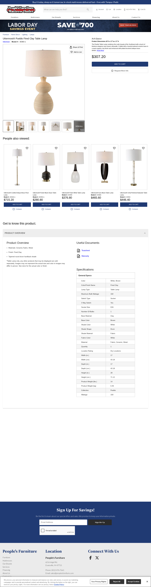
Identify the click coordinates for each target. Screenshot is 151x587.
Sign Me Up (100, 522)
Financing (96, 17)
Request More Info (121, 71)
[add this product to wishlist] (27, 148)
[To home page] (21, 9)
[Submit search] (88, 9)
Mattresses (35, 17)
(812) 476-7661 (57, 570)
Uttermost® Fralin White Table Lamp (73, 193)
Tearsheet (86, 250)
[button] (96, 9)
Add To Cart (120, 64)
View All (79, 126)
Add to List (78, 52)
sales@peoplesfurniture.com (62, 573)
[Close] (147, 581)
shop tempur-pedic (128, 25)
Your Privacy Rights (98, 581)
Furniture (14, 17)
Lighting (24, 34)
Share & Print (78, 47)
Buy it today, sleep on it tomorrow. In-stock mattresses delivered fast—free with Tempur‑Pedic (75, 2)
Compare (19, 209)
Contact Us (136, 17)
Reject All (116, 581)
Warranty (85, 256)
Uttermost (6, 42)
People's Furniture (55, 557)
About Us (115, 17)
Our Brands (56, 17)
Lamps (32, 34)
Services (76, 17)
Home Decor (15, 34)
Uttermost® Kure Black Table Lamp (102, 193)
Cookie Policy (59, 584)
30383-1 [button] (23, 42)
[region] (75, 581)
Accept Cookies (133, 581)
